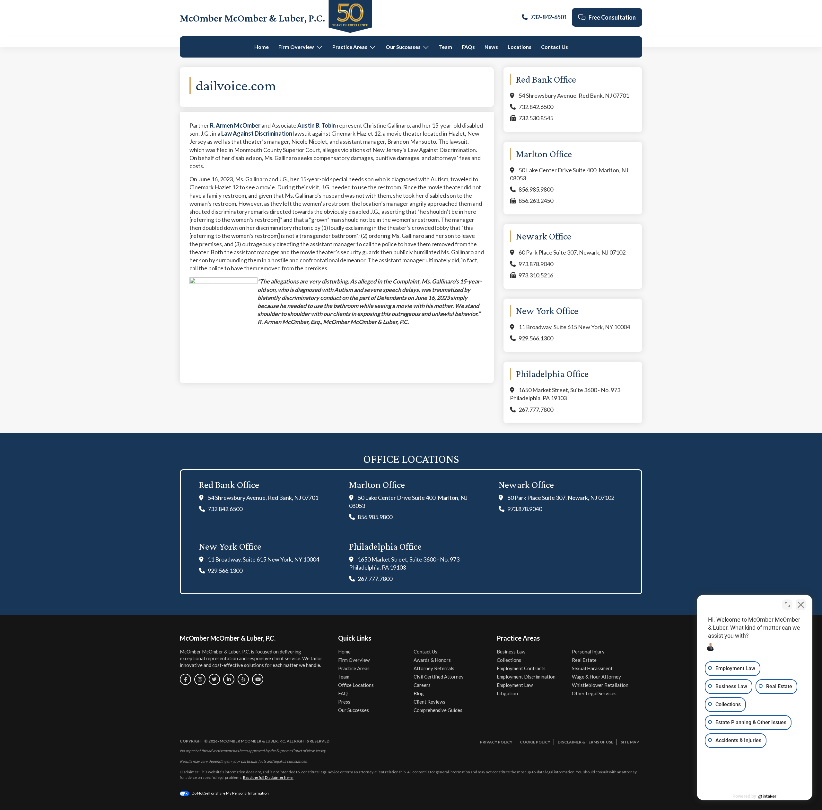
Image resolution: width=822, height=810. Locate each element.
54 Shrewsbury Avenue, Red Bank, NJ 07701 (574, 95)
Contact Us (554, 47)
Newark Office (526, 484)
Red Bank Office (229, 484)
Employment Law (515, 685)
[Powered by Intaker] (767, 796)
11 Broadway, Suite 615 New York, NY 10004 (574, 326)
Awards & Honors (432, 660)
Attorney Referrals (434, 668)
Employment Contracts (521, 668)
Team (445, 47)
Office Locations (356, 685)
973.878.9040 (536, 263)
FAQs (468, 47)
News (491, 47)
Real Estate (584, 660)
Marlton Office (377, 484)
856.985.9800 (536, 189)
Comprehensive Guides (438, 710)
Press (344, 702)
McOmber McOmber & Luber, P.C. (252, 18)
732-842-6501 (548, 17)
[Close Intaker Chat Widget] (801, 604)
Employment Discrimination (526, 677)
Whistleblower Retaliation (600, 685)
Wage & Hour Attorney (596, 677)
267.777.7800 (536, 409)
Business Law (511, 651)
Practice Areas (349, 47)
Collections (509, 660)
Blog (419, 693)
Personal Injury (588, 651)
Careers (422, 685)
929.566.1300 (536, 338)
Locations (519, 47)
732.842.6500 (536, 106)
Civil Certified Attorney (439, 677)
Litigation (507, 693)
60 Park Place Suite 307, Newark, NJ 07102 (572, 252)
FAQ (343, 693)
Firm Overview (296, 47)
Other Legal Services (594, 693)
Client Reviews (429, 702)
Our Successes (403, 47)
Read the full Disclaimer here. (268, 777)
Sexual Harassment (592, 668)
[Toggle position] (787, 604)
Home (261, 47)
